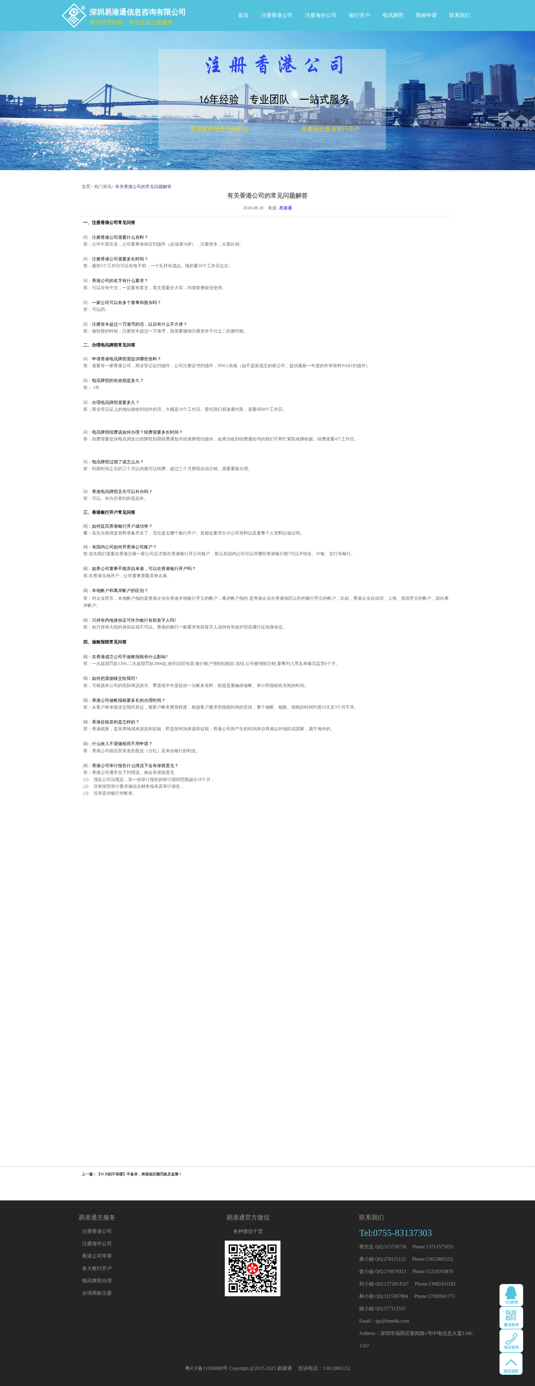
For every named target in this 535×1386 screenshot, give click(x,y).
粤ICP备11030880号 (206, 1368)
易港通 (285, 208)
